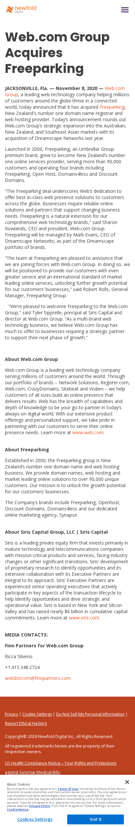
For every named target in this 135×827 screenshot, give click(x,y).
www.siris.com (84, 618)
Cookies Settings (34, 819)
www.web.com (88, 432)
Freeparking (112, 107)
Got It (96, 819)
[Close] (127, 782)
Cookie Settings (37, 714)
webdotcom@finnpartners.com (38, 678)
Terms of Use (67, 789)
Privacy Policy (39, 806)
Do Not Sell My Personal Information (90, 714)
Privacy (11, 714)
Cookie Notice (18, 810)
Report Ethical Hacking (26, 723)
